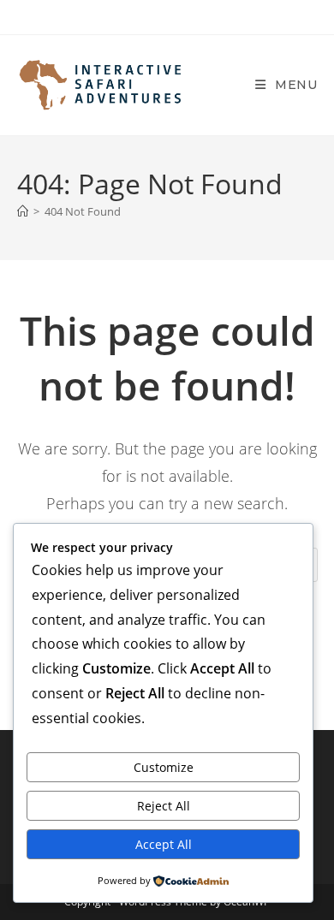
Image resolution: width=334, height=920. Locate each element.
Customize (164, 767)
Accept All (163, 844)
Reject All (163, 806)
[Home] (22, 211)
